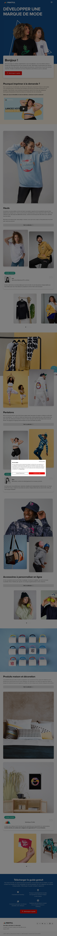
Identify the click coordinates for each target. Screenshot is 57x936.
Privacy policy (42, 461)
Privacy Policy (21, 469)
